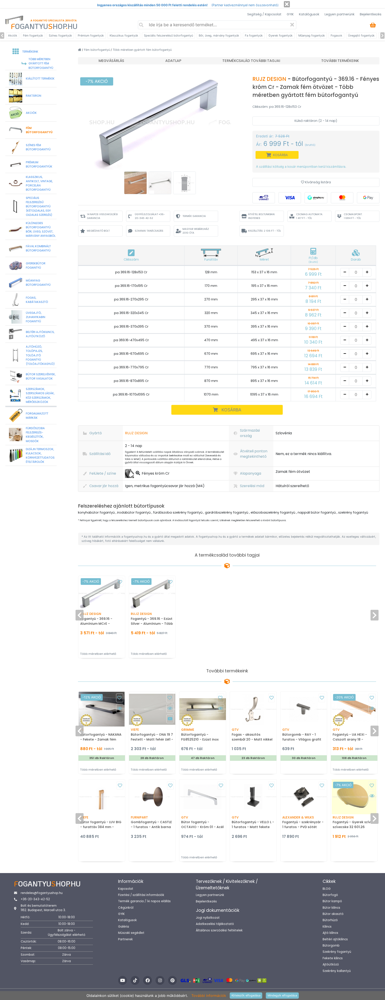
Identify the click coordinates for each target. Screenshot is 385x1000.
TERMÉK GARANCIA (194, 216)
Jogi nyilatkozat (208, 918)
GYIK (290, 14)
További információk (208, 995)
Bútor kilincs (331, 908)
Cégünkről (125, 908)
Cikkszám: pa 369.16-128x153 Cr (276, 106)
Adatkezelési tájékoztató (215, 924)
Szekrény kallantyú (337, 971)
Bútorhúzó (330, 920)
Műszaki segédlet (131, 933)
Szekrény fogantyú (337, 952)
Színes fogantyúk (60, 35)
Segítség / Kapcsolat (264, 14)
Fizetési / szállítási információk (141, 895)
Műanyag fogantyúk (311, 35)
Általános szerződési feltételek (219, 930)
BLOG (327, 889)
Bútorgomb (331, 945)
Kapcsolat (125, 889)
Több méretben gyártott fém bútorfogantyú (142, 49)
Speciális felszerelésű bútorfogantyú (168, 35)
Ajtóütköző (331, 964)
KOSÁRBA (231, 409)
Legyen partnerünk (339, 14)
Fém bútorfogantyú (97, 49)
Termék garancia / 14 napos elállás (144, 901)
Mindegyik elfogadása (282, 995)
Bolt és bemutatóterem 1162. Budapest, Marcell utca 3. (43, 908)
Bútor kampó (332, 901)
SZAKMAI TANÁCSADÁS (149, 231)
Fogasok (336, 35)
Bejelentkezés (370, 14)
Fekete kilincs (333, 958)
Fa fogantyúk (254, 35)
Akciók (12, 35)
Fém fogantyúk (33, 35)
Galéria (123, 926)
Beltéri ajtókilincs (335, 939)
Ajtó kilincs (330, 933)
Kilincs (327, 926)
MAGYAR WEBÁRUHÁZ (195, 231)
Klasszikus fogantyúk (124, 35)
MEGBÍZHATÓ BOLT (98, 231)
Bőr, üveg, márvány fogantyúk (219, 35)
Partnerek (125, 939)
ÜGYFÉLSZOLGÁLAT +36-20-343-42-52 (150, 216)
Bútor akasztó (333, 914)
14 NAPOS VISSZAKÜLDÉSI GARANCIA (102, 216)
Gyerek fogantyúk (280, 35)
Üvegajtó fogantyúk (361, 35)
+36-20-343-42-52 (35, 899)
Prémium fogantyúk (91, 35)
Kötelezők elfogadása (245, 995)
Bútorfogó (330, 895)
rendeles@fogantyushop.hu (42, 893)
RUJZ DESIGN (270, 79)
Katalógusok (309, 14)
